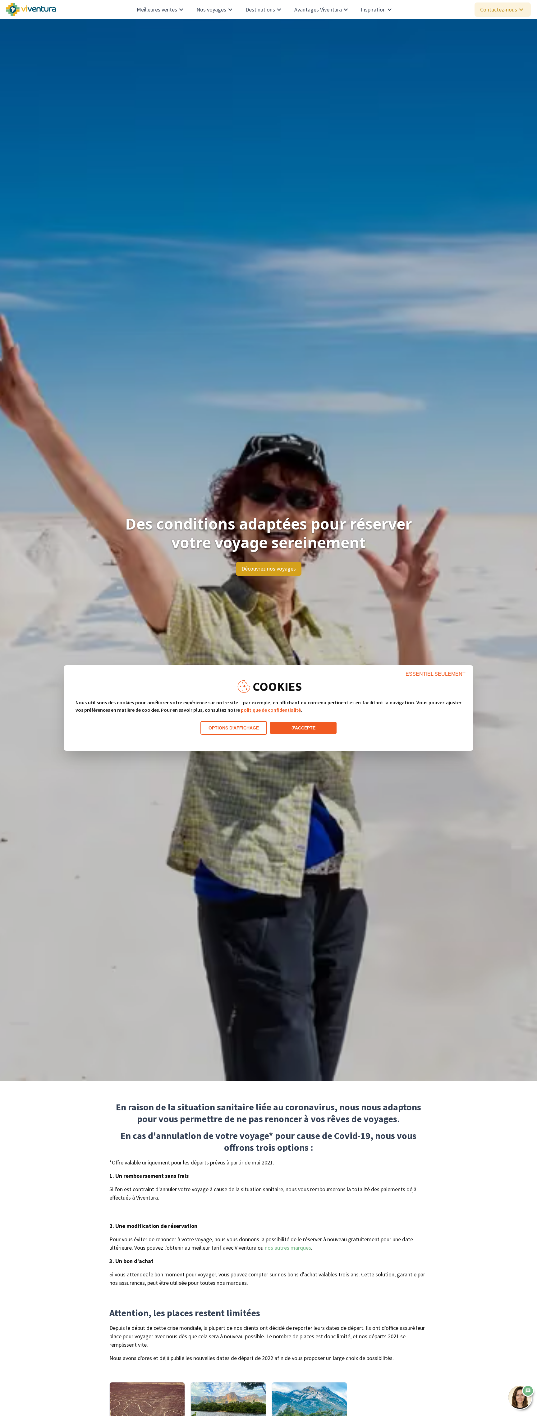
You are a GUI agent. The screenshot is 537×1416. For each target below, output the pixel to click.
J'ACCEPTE (303, 727)
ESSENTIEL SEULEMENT (436, 674)
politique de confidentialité (271, 710)
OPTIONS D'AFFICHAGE (234, 727)
